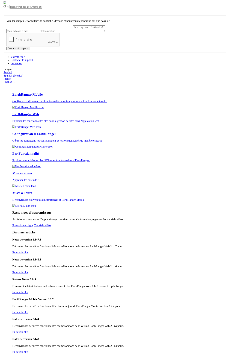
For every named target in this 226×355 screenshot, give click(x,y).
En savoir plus (20, 252)
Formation (16, 63)
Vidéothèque (18, 56)
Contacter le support (22, 59)
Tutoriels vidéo (42, 225)
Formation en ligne (22, 225)
